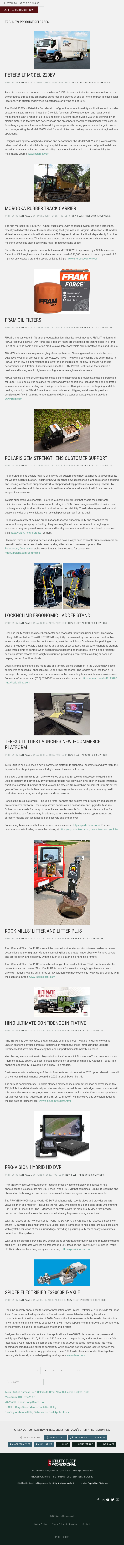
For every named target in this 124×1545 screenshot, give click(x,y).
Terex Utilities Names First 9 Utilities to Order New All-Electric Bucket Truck (47, 1392)
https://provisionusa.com (76, 1249)
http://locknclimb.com (17, 682)
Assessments (22, 1444)
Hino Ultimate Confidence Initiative (45, 1023)
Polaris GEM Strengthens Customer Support (56, 458)
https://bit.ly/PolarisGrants (25, 532)
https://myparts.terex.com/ (75, 829)
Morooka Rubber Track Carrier (40, 208)
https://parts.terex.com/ (86, 825)
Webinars (109, 1444)
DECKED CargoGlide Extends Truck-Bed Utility (31, 1407)
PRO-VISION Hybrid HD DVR (33, 1167)
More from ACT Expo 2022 (20, 1397)
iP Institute (57, 1438)
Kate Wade (25, 82)
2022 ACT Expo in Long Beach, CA (24, 1402)
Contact (86, 1524)
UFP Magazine (32, 1438)
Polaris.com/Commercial (19, 548)
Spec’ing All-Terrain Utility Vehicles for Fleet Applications (37, 1412)
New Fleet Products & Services (91, 82)
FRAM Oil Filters (23, 320)
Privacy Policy (58, 1524)
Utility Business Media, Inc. (65, 1483)
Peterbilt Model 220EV (30, 75)
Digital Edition (40, 1524)
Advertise (73, 1524)
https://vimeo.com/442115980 (99, 678)
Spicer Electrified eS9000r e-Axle (42, 1292)
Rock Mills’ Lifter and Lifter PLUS (43, 931)
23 (78, 1370)
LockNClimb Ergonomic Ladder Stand (47, 615)
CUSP (65, 1444)
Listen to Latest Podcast (22, 3)
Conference (85, 1444)
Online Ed (46, 1444)
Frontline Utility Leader (90, 1438)
